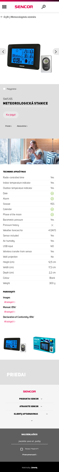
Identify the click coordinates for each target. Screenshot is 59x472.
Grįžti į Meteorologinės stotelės (20, 17)
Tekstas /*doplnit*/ (32, 449)
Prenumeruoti (29, 454)
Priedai (8, 126)
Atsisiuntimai (21, 126)
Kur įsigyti (11, 115)
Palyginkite (11, 89)
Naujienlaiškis (29, 434)
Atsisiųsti (9, 302)
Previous (3, 51)
